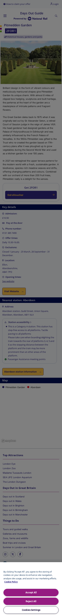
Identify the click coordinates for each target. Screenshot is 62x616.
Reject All (31, 601)
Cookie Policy (11, 581)
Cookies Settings (31, 609)
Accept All (31, 592)
